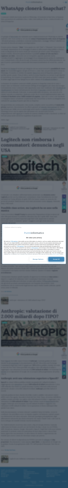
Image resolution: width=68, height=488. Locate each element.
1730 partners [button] (14, 241)
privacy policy (56, 254)
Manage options (38, 259)
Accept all (56, 259)
